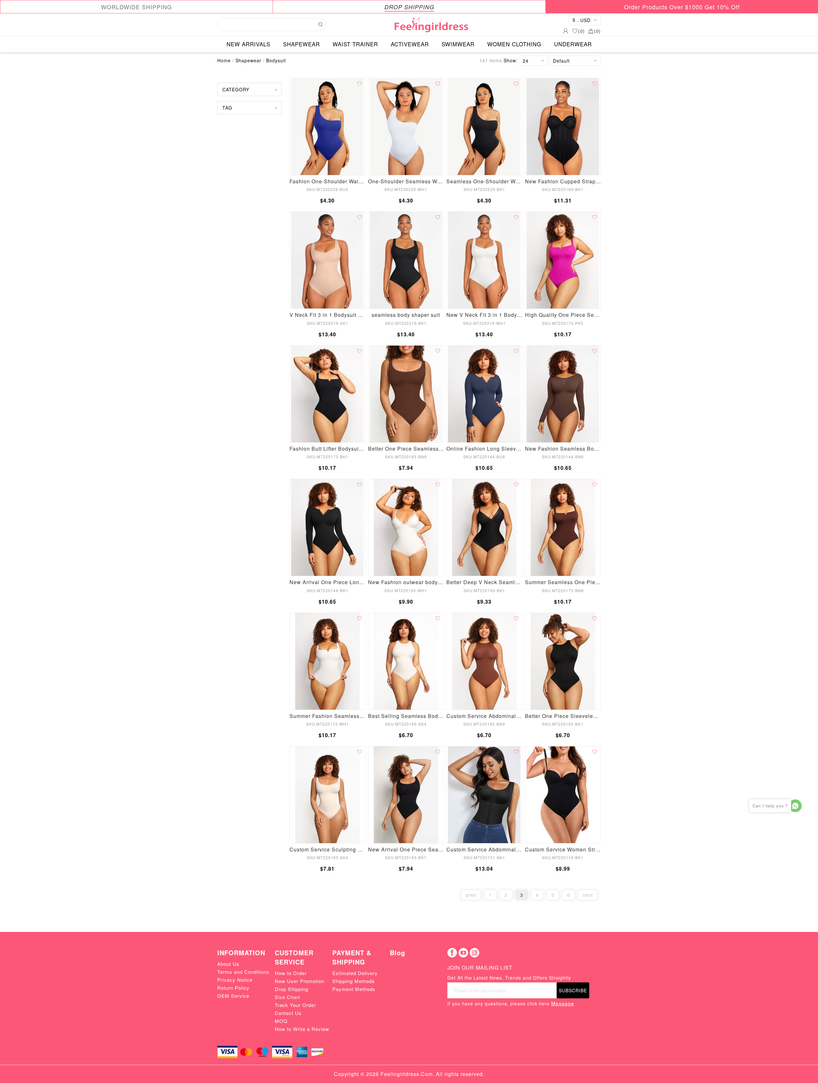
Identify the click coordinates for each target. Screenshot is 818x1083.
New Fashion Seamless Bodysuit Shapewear (563, 448)
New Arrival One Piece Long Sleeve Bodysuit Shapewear (327, 582)
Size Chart (287, 997)
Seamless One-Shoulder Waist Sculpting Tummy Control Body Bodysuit (484, 181)
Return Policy (233, 987)
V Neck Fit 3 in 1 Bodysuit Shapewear (327, 314)
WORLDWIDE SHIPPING (136, 7)
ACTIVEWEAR (410, 44)
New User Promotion (299, 981)
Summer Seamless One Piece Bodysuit (563, 582)
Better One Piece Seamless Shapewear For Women (406, 448)
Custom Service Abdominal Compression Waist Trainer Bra (484, 849)
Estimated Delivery (355, 973)
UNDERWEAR (573, 44)
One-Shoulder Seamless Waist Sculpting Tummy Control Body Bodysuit (406, 181)
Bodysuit (276, 60)
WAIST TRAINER (355, 44)
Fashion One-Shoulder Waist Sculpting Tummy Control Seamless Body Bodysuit (327, 181)
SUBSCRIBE (573, 990)
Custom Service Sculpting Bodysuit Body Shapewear (327, 849)
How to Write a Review (302, 1029)
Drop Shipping (291, 989)
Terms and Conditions (243, 971)
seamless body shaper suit (406, 314)
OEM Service (233, 995)
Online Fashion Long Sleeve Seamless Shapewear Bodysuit (484, 448)
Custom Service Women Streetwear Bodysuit (563, 849)
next (588, 895)
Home (224, 60)
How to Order (291, 973)
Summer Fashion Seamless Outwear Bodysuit (327, 716)
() (581, 31)
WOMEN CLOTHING (514, 44)
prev (471, 895)
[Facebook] (452, 952)
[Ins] (474, 952)
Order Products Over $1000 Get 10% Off (682, 7)
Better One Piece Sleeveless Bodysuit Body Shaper (563, 716)
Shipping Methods (353, 981)
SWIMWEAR (458, 44)
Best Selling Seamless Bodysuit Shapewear (406, 716)
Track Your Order (295, 1005)
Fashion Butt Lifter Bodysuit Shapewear (327, 448)
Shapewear (248, 60)
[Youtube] (463, 952)
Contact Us (288, 1013)
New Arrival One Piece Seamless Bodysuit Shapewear (406, 849)
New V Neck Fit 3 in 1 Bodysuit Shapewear (484, 314)
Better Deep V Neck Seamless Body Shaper (484, 582)
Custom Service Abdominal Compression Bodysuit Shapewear (484, 716)
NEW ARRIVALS (248, 44)
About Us (228, 963)
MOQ (281, 1021)
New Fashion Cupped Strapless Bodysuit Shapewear (563, 181)
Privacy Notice (234, 979)
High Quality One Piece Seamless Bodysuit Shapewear (563, 314)
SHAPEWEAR (301, 44)
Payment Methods (353, 989)
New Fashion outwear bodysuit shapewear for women (406, 582)
